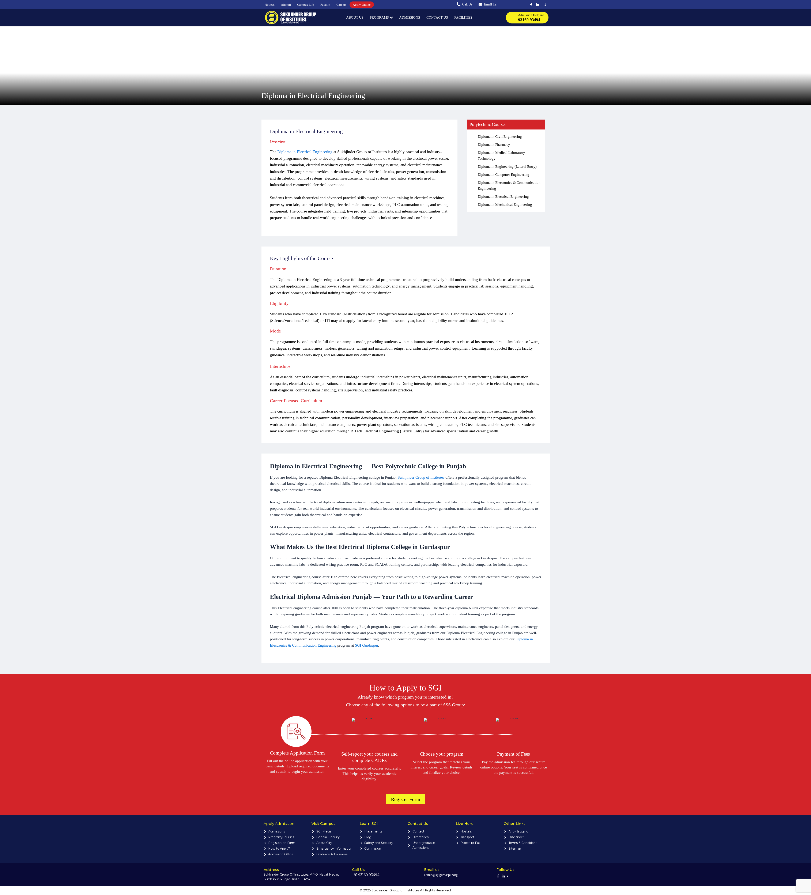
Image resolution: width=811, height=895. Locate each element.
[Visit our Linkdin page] (538, 4)
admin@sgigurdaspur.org (441, 875)
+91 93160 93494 (365, 875)
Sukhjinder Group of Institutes (421, 477)
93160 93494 (529, 19)
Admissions (409, 17)
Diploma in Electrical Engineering (304, 152)
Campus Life (305, 4)
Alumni (286, 4)
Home (339, 17)
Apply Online (362, 4)
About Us (354, 17)
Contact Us (437, 17)
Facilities (463, 17)
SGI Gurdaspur (366, 645)
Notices (270, 4)
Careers (341, 4)
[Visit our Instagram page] (544, 4)
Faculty (325, 4)
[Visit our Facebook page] (532, 4)
